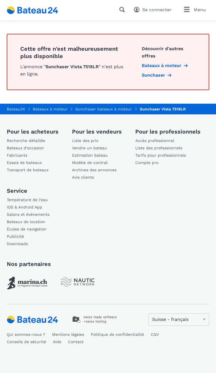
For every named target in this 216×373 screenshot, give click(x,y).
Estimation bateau (90, 155)
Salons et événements (28, 214)
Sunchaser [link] (153, 75)
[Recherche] (123, 10)
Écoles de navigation (26, 229)
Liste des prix (85, 140)
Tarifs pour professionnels (160, 155)
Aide (57, 341)
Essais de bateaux (24, 162)
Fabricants (17, 155)
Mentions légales (68, 334)
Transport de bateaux (27, 170)
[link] (27, 283)
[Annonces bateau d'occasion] (32, 10)
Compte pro (146, 162)
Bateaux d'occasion (25, 148)
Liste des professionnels (158, 148)
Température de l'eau (27, 199)
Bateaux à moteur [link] (161, 65)
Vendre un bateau (89, 148)
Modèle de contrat (90, 162)
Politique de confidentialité (117, 334)
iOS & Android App (24, 207)
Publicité (15, 236)
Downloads (17, 243)
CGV (155, 334)
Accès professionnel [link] (154, 140)
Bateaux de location (26, 221)
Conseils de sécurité (26, 341)
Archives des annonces (94, 170)
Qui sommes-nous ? (26, 334)
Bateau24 (16, 109)
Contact (76, 341)
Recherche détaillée (26, 140)
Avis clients (83, 177)
